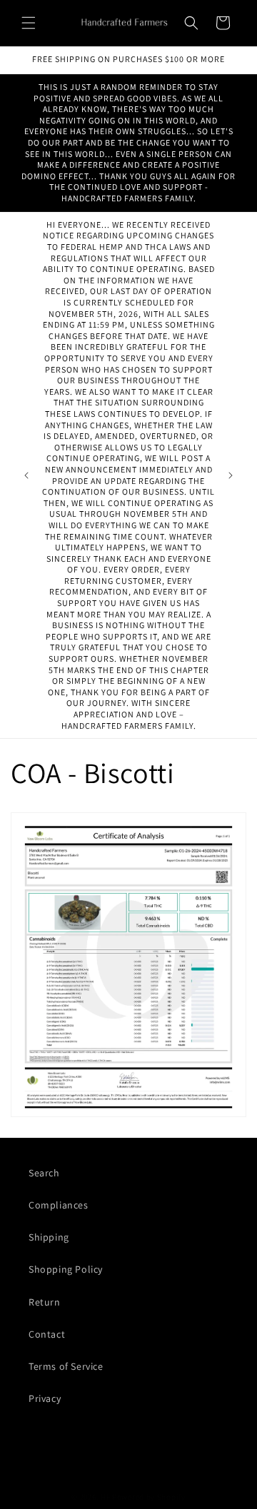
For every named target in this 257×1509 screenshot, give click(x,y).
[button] (28, 23)
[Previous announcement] (26, 475)
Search (44, 1172)
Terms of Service (66, 1366)
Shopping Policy (66, 1269)
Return (45, 1302)
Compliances (59, 1204)
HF (105, 1497)
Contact (47, 1334)
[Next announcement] (230, 475)
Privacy (45, 1398)
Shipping (49, 1237)
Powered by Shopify (149, 1497)
